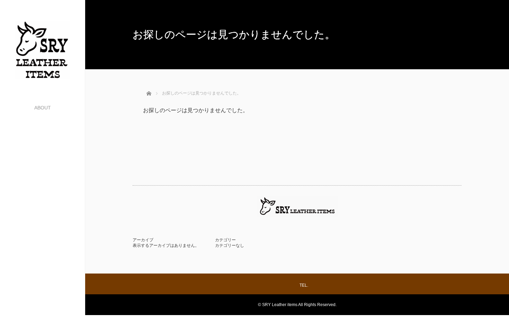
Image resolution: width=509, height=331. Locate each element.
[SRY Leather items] (42, 76)
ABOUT (42, 107)
